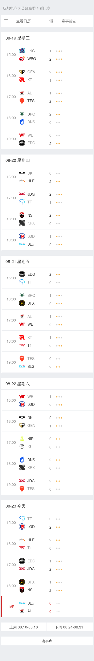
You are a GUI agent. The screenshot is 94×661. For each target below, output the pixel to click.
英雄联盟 (28, 8)
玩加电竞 (10, 8)
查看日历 (23, 21)
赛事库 (47, 640)
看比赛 (44, 8)
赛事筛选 (69, 21)
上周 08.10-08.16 (23, 627)
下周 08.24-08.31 (69, 627)
